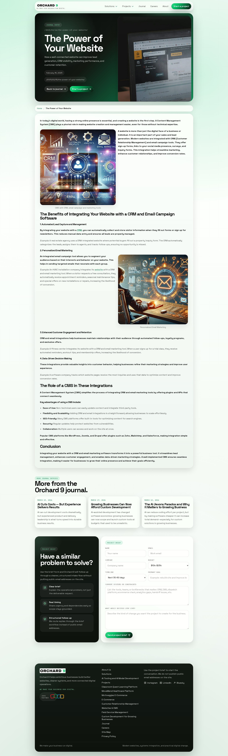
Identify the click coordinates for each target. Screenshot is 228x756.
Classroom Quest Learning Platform (119, 686)
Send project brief (117, 635)
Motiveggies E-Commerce (114, 695)
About (165, 6)
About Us (106, 669)
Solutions (106, 674)
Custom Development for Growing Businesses (119, 718)
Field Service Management (115, 712)
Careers (154, 6)
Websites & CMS (110, 708)
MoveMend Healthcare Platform (118, 691)
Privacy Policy (109, 736)
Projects (106, 682)
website (99, 269)
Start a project (181, 6)
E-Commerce (108, 699)
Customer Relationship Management (120, 703)
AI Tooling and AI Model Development (120, 678)
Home (39, 108)
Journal (142, 6)
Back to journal (55, 89)
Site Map (106, 732)
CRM (79, 230)
